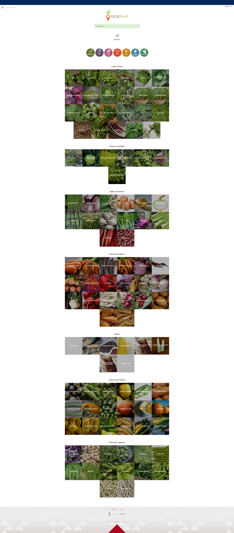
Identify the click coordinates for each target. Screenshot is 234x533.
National (126, 300)
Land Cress (160, 113)
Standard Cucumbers (143, 391)
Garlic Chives (91, 220)
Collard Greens (125, 113)
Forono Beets (160, 265)
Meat (117, 54)
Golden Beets (73, 283)
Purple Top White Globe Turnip (160, 283)
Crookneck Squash (90, 409)
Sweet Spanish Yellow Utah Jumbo (125, 203)
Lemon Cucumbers (126, 391)
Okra (108, 471)
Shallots (125, 238)
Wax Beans (108, 489)
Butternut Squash (160, 391)
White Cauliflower (125, 158)
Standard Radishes (143, 300)
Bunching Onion (73, 203)
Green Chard (125, 95)
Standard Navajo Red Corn (143, 345)
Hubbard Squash (125, 409)
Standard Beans (143, 471)
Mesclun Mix (125, 78)
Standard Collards (73, 113)
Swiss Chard (143, 95)
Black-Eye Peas (91, 454)
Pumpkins (160, 409)
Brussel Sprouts (143, 158)
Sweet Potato (108, 318)
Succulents (144, 54)
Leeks (160, 220)
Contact (114, 509)
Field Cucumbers (108, 391)
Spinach (134, 130)
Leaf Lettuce (108, 78)
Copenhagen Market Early (160, 78)
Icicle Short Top (108, 300)
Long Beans (74, 471)
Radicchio (117, 130)
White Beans (126, 489)
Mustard (82, 130)
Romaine (143, 78)
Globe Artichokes (160, 158)
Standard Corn (126, 346)
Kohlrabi (143, 220)
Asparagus (73, 220)
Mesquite (91, 471)
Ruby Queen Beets (126, 283)
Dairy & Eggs (108, 55)
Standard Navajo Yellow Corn (108, 363)
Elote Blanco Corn (91, 346)
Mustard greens (99, 130)
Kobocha (143, 409)
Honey (126, 54)
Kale (143, 113)
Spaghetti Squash (91, 426)
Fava (125, 454)
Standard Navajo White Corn (160, 345)
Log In (115, 514)
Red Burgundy (91, 203)
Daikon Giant (73, 300)
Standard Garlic (108, 220)
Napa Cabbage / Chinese (91, 95)
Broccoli (74, 158)
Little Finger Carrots (91, 265)
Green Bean (143, 454)
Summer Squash (125, 426)
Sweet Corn (126, 363)
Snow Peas (125, 471)
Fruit (99, 54)
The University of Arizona (117, 2)
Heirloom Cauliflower (108, 158)
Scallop (73, 426)
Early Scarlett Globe (91, 300)
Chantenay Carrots (73, 265)
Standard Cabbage (108, 95)
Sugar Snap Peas (160, 471)
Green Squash (108, 409)
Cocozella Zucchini (73, 409)
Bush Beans (108, 454)
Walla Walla (143, 203)
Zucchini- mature (160, 426)
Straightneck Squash (108, 426)
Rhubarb (108, 238)
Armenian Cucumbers (91, 391)
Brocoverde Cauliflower (91, 157)
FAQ (121, 509)
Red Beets (108, 283)
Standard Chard (160, 95)
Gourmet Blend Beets (91, 283)
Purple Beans (73, 454)
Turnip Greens (152, 130)
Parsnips (126, 318)
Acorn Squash (73, 391)
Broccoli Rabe (108, 113)
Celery (125, 220)
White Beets (143, 283)
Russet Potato (160, 300)
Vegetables (90, 54)
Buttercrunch (91, 78)
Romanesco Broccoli (117, 175)
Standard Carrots (125, 265)
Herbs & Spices (135, 55)
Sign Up (122, 514)
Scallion (108, 203)
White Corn (73, 346)
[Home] (117, 15)
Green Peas (160, 454)
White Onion (160, 203)
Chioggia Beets (143, 265)
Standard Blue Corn (108, 346)
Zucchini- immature (143, 426)
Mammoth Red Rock (73, 95)
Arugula (91, 113)
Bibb (73, 78)
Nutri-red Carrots (108, 265)
